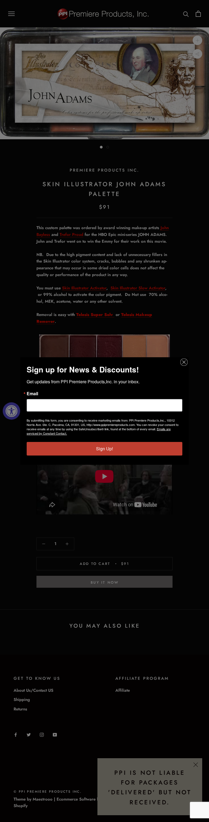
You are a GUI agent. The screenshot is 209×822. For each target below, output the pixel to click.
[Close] (184, 362)
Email (32, 393)
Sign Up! (104, 448)
